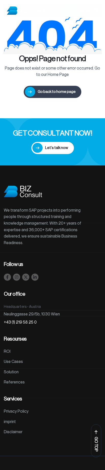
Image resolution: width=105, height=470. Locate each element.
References (14, 382)
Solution (11, 372)
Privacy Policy (16, 411)
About (84, 11)
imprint (10, 422)
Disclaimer (13, 432)
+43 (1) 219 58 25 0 (20, 322)
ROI (7, 351)
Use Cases (13, 362)
